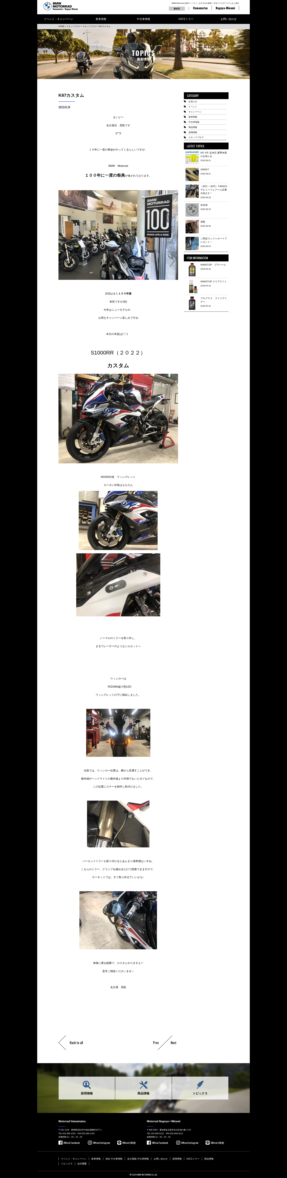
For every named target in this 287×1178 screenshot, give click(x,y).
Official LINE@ (129, 1142)
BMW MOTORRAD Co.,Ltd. (147, 1174)
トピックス (200, 1093)
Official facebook (71, 1142)
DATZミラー (186, 19)
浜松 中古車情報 (113, 1158)
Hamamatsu (200, 8)
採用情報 (193, 132)
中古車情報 (143, 19)
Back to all (76, 1042)
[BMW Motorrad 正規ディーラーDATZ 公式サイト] (61, 6)
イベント (193, 106)
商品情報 (193, 127)
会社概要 (82, 1163)
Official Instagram (101, 1142)
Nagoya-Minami (225, 8)
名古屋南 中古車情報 (138, 1158)
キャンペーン (195, 112)
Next (173, 1042)
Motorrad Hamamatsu (72, 1121)
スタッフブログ (196, 137)
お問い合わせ (229, 19)
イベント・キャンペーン (58, 19)
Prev (156, 1042)
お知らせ (193, 101)
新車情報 (101, 19)
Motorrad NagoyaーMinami (163, 1121)
